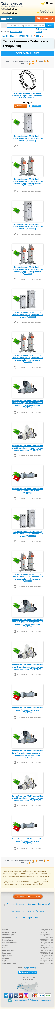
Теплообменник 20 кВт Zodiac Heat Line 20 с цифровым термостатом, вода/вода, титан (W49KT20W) (27, 448)
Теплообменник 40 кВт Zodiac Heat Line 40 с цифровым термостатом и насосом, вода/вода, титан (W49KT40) (27, 623)
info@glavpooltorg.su (30, 968)
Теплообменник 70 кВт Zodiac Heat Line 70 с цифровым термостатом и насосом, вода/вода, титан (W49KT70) (27, 754)
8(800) (9, 13)
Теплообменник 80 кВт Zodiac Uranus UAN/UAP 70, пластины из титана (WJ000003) (28, 226)
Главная (10, 904)
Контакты (40, 911)
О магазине (21, 904)
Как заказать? (44, 904)
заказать (21, 106)
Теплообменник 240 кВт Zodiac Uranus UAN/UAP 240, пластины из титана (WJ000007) (27, 534)
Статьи (31, 911)
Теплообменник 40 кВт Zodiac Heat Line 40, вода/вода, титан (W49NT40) (27, 710)
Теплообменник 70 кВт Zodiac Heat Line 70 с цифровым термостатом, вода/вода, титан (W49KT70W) (27, 798)
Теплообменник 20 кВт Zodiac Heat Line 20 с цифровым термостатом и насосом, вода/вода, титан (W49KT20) (27, 404)
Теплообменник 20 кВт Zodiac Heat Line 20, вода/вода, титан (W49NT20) (27, 491)
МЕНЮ (10, 18)
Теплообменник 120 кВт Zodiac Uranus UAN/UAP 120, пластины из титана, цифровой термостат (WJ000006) (27, 358)
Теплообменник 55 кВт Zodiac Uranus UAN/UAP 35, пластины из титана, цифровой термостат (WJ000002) (28, 182)
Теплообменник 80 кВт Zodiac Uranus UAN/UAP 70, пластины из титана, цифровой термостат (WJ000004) (28, 270)
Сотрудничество (18, 911)
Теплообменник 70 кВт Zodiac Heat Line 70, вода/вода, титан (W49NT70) (27, 841)
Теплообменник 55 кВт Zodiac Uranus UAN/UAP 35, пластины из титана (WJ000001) (28, 138)
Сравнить (36, 106)
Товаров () (47, 19)
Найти (49, 25)
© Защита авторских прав (27, 918)
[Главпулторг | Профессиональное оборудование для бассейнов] (12, 4)
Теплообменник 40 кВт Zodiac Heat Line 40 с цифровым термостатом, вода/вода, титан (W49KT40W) (27, 667)
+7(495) (9, 9)
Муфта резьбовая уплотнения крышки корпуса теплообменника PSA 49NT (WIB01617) (27, 95)
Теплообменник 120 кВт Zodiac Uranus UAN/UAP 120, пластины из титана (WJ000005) (27, 314)
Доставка (32, 904)
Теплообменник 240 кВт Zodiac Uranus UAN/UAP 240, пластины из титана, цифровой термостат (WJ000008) (27, 577)
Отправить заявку (28, 972)
